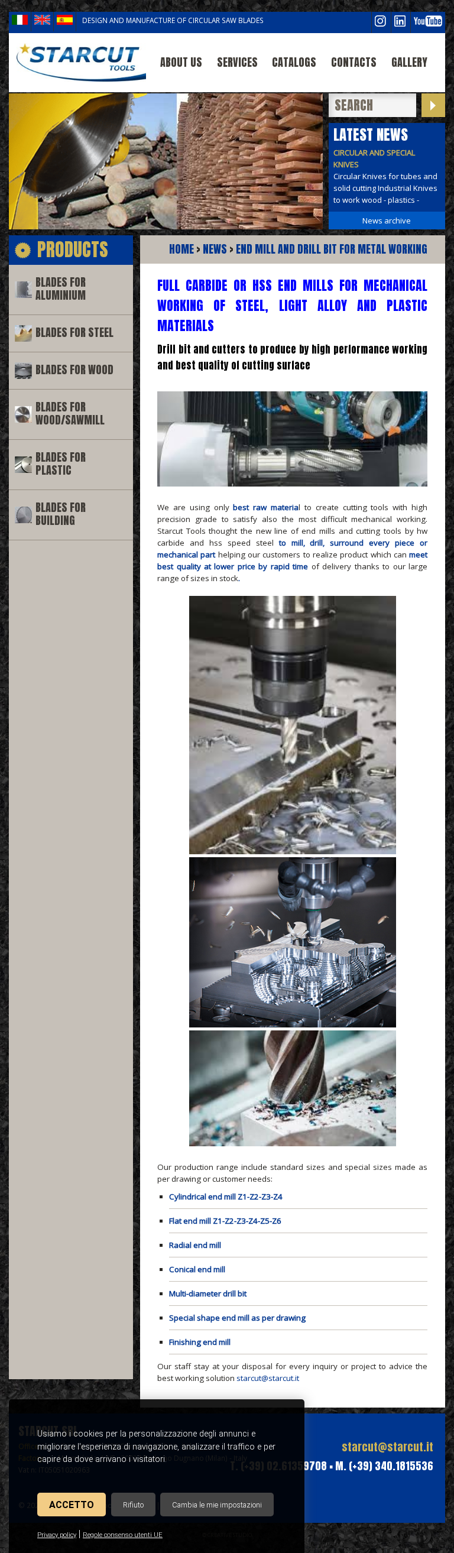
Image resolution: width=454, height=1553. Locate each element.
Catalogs (294, 62)
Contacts (354, 62)
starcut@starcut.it (267, 1378)
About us (181, 62)
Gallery (409, 62)
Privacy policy (56, 1535)
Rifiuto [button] (133, 1504)
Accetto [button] (71, 1504)
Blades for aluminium (60, 288)
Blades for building (60, 514)
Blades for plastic (60, 463)
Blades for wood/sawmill (70, 413)
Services (237, 62)
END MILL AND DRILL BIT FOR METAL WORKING (331, 249)
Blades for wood (74, 370)
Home (181, 249)
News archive (386, 220)
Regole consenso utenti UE (123, 1535)
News (215, 249)
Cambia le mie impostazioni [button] (217, 1504)
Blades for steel (74, 333)
